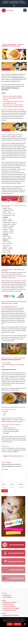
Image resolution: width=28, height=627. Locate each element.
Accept (10, 624)
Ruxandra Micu (5, 446)
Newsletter (22, 2)
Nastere (3, 613)
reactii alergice (5, 274)
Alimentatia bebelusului (12, 456)
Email (12, 484)
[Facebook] (14, 5)
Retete (21, 456)
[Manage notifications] (25, 624)
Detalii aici (17, 624)
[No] (26, 622)
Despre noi (5, 1)
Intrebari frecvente (15, 3)
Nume (3, 484)
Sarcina (3, 600)
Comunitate (5, 3)
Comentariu (4, 469)
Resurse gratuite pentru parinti (10, 2)
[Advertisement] (14, 27)
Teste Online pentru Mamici (17, 1)
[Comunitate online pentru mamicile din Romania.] (7, 10)
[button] (25, 10)
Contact (24, 3)
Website (21, 484)
